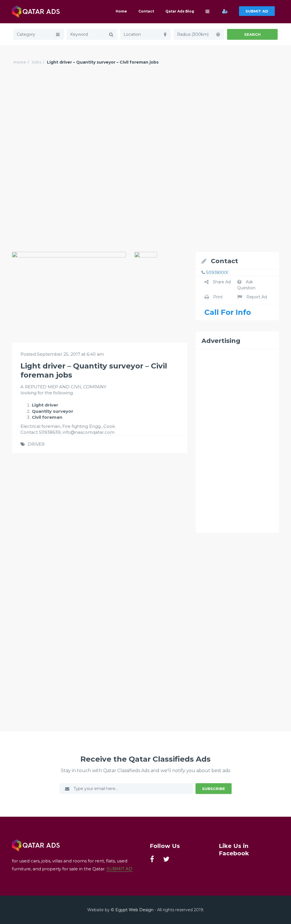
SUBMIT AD (257, 11)
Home (121, 11)
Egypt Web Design (134, 909)
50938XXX (217, 272)
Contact (146, 11)
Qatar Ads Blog (179, 11)
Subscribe (213, 788)
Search (252, 34)
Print (218, 296)
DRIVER (36, 444)
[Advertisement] (145, 118)
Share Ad (222, 281)
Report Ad (256, 296)
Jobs (36, 62)
